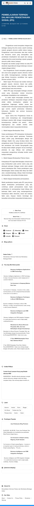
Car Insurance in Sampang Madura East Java (20, 284)
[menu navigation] (3, 3)
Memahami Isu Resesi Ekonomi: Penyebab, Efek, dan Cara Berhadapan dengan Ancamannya (20, 326)
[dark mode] (27, 3)
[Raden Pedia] (12, 3)
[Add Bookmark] (4, 25)
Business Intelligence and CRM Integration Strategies (19, 312)
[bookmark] (30, 3)
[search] (25, 3)
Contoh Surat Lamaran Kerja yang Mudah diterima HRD (15, 372)
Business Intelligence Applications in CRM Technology (20, 270)
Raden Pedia (6, 23)
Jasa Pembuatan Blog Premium (19, 424)
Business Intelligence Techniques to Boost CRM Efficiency (20, 298)
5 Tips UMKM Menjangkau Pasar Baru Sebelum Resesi (20, 339)
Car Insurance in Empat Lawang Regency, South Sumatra (19, 438)
